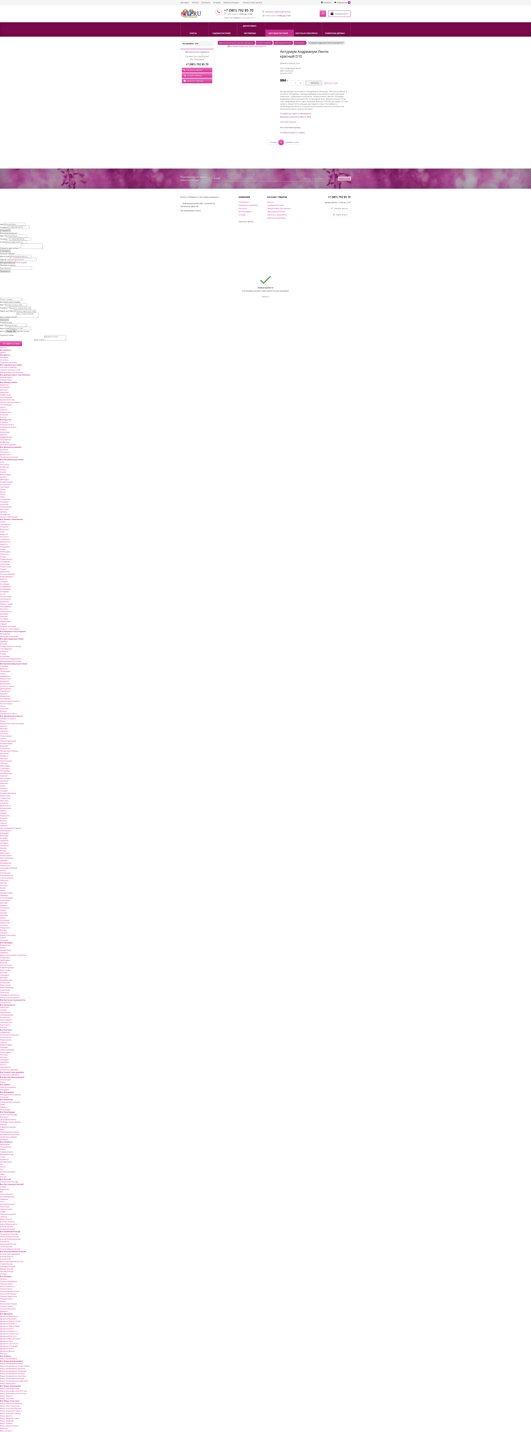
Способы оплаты (288, 122)
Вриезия (3, 668)
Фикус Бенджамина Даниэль (12, 1368)
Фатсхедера (5, 474)
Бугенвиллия (5, 808)
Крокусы (3, 726)
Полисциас (4, 452)
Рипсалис (4, 1054)
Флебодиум (5, 551)
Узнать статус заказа (252, 2)
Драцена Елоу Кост (8, 1336)
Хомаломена (5, 611)
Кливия (3, 813)
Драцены (4, 1311)
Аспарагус (4, 502)
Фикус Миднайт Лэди (9, 1418)
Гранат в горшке (7, 686)
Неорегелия (5, 678)
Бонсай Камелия (7, 1196)
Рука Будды (5, 1109)
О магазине (244, 202)
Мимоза (3, 579)
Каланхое (4, 651)
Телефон (4, 227)
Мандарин (4, 1089)
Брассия (3, 962)
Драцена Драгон (7, 1351)
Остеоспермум (6, 898)
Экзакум (3, 885)
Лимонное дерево (8, 1087)
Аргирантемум (6, 893)
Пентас (3, 870)
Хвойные (4, 1139)
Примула (4, 756)
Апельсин (4, 1097)
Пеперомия (5, 771)
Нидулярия (5, 676)
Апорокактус (5, 1037)
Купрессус (4, 1159)
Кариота (4, 544)
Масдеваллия (6, 980)
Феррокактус (6, 1040)
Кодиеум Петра (7, 424)
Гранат (3, 937)
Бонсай (3, 1176)
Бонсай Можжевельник (10, 1239)
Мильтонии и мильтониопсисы (13, 955)
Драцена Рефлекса (8, 1331)
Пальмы (3, 1274)
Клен (2, 1201)
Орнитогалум (6, 761)
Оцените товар (7, 335)
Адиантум (4, 385)
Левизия (4, 783)
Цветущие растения (283, 43)
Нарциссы (4, 731)
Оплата (195, 2)
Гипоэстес (4, 554)
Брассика (4, 609)
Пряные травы (6, 604)
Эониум (3, 1010)
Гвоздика (4, 843)
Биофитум (4, 467)
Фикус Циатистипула (9, 1426)
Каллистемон (6, 855)
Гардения (4, 840)
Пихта (2, 1167)
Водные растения (8, 935)
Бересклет (4, 601)
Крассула (4, 449)
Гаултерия (4, 487)
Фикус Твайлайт (7, 1421)
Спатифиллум (6, 649)
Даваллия (4, 392)
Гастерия (4, 619)
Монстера (4, 529)
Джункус (3, 434)
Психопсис (4, 992)
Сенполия (4, 708)
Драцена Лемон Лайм (9, 1326)
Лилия (2, 890)
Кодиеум (4, 422)
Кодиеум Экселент (8, 427)
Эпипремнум (5, 507)
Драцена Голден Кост (9, 1333)
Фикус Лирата (6, 1396)
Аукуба (3, 477)
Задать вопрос (342, 214)
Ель (1, 1164)
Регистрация (21, 262)
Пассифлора (5, 698)
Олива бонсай (6, 1264)
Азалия (3, 653)
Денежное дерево (8, 444)
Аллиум (3, 910)
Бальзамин (5, 900)
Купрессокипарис (7, 1172)
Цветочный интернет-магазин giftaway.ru (236, 43)
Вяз (1, 1191)
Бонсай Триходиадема (10, 1254)
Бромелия (4, 681)
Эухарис (3, 912)
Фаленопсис (5, 945)
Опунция (4, 1047)
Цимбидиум (5, 960)
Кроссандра (5, 778)
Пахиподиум (5, 1052)
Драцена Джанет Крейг (10, 1321)
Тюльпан (4, 733)
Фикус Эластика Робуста (11, 1411)
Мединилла (5, 696)
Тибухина (4, 880)
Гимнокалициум (7, 1049)
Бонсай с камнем (7, 1221)
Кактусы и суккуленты (277, 214)
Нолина (3, 1279)
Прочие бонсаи (7, 1271)
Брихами (4, 915)
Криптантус (5, 1025)
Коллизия (4, 414)
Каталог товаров (264, 43)
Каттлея (3, 972)
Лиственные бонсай (9, 1181)
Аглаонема (5, 432)
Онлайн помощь (194, 75)
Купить (315, 83)
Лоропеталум (6, 1209)
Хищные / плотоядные (10, 629)
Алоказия (4, 504)
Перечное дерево (8, 1214)
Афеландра (5, 766)
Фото (2, 331)
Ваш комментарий (8, 317)
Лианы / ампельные (9, 517)
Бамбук (3, 429)
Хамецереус (5, 1067)
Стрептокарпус (7, 878)
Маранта (4, 534)
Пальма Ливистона (8, 1296)
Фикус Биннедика (8, 1383)
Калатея (3, 409)
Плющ (2, 522)
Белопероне (5, 830)
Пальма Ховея (6, 1306)
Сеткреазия (5, 484)
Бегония (3, 644)
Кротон (3, 417)
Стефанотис (5, 798)
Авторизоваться (7, 262)
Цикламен (4, 753)
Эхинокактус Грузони (9, 1035)
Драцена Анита (7, 1328)
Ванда (3, 947)
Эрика (3, 917)
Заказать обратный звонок (278, 11)
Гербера (3, 825)
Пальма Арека (6, 1284)
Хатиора (4, 1057)
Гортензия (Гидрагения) (10, 658)
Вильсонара (5, 970)
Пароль (7, 259)
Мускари (4, 728)
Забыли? (11, 259)
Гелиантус (4, 845)
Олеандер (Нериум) (8, 868)
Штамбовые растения (10, 1134)
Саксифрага (5, 561)
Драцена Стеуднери (9, 1346)
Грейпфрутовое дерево (10, 1122)
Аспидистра (5, 514)
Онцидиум (4, 975)
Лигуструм (4, 1206)
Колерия (3, 818)
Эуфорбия (4, 1062)
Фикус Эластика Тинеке (10, 1413)
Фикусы (3, 1353)
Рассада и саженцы (8, 367)
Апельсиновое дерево (10, 1102)
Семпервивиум (6, 1015)
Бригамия (4, 614)
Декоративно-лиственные (279, 208)
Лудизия (3, 860)
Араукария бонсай (8, 1244)
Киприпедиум (6, 743)
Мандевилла (5, 863)
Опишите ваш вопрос (10, 248)
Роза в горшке (6, 703)
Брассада (4, 835)
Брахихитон (5, 541)
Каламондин (5, 1079)
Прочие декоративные (10, 402)
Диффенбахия (6, 437)
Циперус (3, 512)
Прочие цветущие (8, 741)
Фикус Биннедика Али (9, 1388)
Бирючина (4, 1189)
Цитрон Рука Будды (8, 1114)
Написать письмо (195, 81)
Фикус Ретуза (6, 1219)
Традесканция (6, 482)
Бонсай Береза (6, 1256)
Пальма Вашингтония (9, 1291)
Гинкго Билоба (6, 1194)
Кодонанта (5, 815)
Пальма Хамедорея (8, 1281)
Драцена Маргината (9, 1316)
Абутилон (4, 800)
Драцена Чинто (7, 1348)
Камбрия (4, 952)
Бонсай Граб (5, 1259)
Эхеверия (4, 1059)
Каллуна (3, 788)
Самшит (3, 624)
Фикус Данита (6, 1416)
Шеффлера (5, 442)
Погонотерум (6, 596)
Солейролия (5, 499)
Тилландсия (5, 671)
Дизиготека (5, 454)
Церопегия (5, 571)
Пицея (3, 1149)
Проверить (5, 271)
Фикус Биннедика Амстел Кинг (13, 1393)
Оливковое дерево (8, 1137)
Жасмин (3, 848)
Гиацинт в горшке (8, 718)
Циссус (3, 407)
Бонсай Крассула (7, 1204)
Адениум (4, 641)
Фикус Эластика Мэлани (10, 1408)
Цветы (3, 352)
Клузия (3, 472)
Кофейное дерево (8, 1127)
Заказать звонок (194, 70)
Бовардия (4, 833)
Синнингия (4, 908)
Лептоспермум (6, 858)
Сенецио (4, 581)
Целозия (3, 903)
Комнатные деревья (276, 218)
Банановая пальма (8, 1303)
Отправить (5, 230)
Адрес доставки (7, 311)
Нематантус (5, 865)
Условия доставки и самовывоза (295, 113)
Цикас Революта (7, 1286)
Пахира (3, 1124)
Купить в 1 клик (331, 83)
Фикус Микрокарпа (8, 1224)
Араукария (5, 1144)
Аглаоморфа (5, 589)
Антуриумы (299, 43)
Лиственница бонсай (9, 1236)
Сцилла (3, 738)
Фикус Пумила (6, 1423)
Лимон (3, 1082)
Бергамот (4, 1117)
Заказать (4, 319)
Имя (1, 224)
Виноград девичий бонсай (11, 1261)
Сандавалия (5, 586)
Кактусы (3, 1027)
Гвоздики (4, 357)
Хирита (3, 810)
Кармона (4, 1199)
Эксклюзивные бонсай (10, 1249)
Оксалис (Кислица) (8, 793)
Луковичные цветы (8, 713)
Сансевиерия (6, 404)
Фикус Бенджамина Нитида (12, 1378)
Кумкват (3, 1107)
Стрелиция (5, 768)
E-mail (2, 242)
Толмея (3, 569)
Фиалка (3, 711)
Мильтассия (5, 985)
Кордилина (5, 546)
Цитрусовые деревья (9, 1074)
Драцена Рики (6, 1341)
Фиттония (4, 509)
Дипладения (5, 688)
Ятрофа (3, 930)
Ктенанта (4, 536)
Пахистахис (5, 795)
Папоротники (6, 380)
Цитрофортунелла (8, 1119)
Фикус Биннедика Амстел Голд (13, 1391)
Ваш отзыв (39, 340)
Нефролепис (5, 394)
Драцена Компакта (8, 1323)
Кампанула (5, 691)
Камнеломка (5, 621)
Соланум (4, 790)
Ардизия (3, 905)
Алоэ (2, 462)
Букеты (270, 202)
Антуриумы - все (190, 43)
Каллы (3, 785)
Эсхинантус (5, 748)
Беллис (3, 888)
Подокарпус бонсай (8, 1234)
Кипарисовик (6, 1162)
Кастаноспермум (7, 574)
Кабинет (327, 2)
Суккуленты (5, 1002)
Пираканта (5, 927)
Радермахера (6, 559)
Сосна (2, 1157)
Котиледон (5, 584)
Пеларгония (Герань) (9, 751)
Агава (2, 494)
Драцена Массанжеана (10, 1338)
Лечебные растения (9, 457)
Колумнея (4, 526)
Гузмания (4, 666)
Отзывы (217, 2)
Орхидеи (4, 940)
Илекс (2, 497)
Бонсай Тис (5, 1241)
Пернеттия (5, 922)
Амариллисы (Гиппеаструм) (12, 723)
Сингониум (5, 564)
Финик (3, 1301)
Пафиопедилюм (7, 967)
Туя (1, 1169)
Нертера (4, 758)
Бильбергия (5, 683)
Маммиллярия (6, 1044)
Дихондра (4, 479)
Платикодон (5, 873)
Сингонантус (5, 599)
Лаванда (4, 895)
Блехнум (3, 390)
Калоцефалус (6, 606)
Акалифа (4, 838)
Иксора (3, 850)
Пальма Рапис (6, 1299)
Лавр (2, 1174)
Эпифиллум (5, 1032)
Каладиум (4, 591)
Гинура (3, 469)
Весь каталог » (6, 1431)
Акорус (3, 556)
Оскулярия (4, 920)
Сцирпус (3, 1042)
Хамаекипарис (6, 1152)
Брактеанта (5, 805)
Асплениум (5, 387)
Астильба (4, 803)
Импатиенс (5, 853)
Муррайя (4, 746)
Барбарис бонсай (7, 1266)
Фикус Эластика (7, 1398)
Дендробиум (5, 950)
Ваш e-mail (4, 256)
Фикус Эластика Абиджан (11, 1403)
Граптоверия (6, 1020)
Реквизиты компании (248, 205)
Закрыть (265, 296)
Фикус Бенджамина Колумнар (13, 1371)
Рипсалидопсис (6, 875)
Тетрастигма (5, 566)
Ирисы (3, 721)
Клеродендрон (6, 576)
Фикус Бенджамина (8, 1358)
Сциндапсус (5, 524)
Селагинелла (5, 1147)
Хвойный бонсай (7, 1229)
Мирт (2, 1129)
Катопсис (4, 925)
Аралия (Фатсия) (7, 399)
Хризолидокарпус (8, 1308)
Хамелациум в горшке (9, 1132)
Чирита (3, 823)
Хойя (2, 531)
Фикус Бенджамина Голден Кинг (14, 1381)
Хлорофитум (5, 439)
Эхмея (3, 673)
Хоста (2, 594)
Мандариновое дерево (10, 1094)
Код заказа (5, 268)
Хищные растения (8, 626)
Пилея (2, 489)
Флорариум (5, 634)
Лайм (2, 1104)
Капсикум (4, 781)
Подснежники (6, 736)
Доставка (184, 2)
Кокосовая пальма (8, 1294)
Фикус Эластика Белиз (10, 1406)
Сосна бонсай (6, 1246)
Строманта (5, 539)
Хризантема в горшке (9, 701)
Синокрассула (6, 1022)
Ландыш (3, 932)
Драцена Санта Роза (9, 1343)
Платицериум (6, 397)
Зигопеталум (5, 965)
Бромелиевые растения (10, 661)
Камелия (4, 776)
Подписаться (344, 178)
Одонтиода (5, 990)
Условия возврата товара (292, 132)
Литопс (3, 1064)
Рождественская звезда (10, 646)
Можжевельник (7, 1154)
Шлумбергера (6, 773)
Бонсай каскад (6, 1226)
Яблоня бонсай (6, 1269)
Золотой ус (5, 464)
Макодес (4, 977)
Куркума (3, 693)
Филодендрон (6, 377)
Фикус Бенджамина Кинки (11, 1363)
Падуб (3, 1211)
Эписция (3, 616)
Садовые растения (275, 205)
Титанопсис (5, 1017)
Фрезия (3, 883)
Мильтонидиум (6, 987)
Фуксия (3, 820)
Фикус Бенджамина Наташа (12, 1373)
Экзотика (4, 360)
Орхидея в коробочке (9, 995)
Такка (2, 706)
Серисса (3, 1216)
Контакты (206, 2)
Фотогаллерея (245, 211)
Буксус (3, 492)
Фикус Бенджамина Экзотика (13, 1376)
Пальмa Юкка (6, 1289)
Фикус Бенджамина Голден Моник (15, 1366)
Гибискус (4, 763)
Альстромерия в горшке (10, 828)
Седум (3, 549)
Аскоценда (5, 982)
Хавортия (4, 1007)
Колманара (5, 957)
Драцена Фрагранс (8, 1318)
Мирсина (4, 1428)
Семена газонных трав (10, 370)
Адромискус (5, 1012)
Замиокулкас (5, 412)
